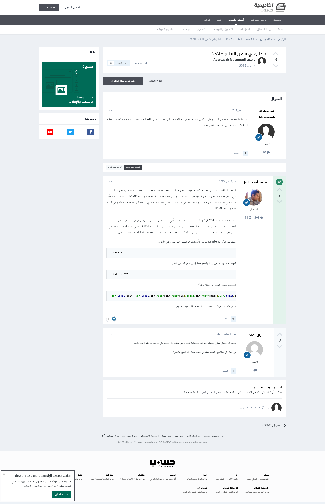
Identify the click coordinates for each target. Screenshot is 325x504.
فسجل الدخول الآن (212, 392)
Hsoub (129, 443)
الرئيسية (277, 19)
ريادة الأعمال (264, 29)
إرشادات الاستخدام (150, 436)
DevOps (186, 29)
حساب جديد (49, 7)
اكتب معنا (178, 436)
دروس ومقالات (259, 19)
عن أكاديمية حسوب (213, 436)
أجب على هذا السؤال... (251, 407)
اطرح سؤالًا (155, 80)
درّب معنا (166, 436)
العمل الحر (245, 29)
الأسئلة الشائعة (193, 436)
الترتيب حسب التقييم (133, 167)
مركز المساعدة (112, 436)
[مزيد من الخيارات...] (110, 110)
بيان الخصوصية (129, 436)
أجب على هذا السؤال (123, 80)
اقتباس (236, 153)
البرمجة (281, 29)
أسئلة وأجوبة (236, 19)
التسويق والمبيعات (223, 29)
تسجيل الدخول (71, 7)
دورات (207, 19)
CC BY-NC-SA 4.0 (168, 443)
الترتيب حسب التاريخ (114, 167)
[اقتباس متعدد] (245, 153)
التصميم (201, 29)
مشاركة (140, 63)
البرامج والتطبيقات (165, 29)
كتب (219, 19)
